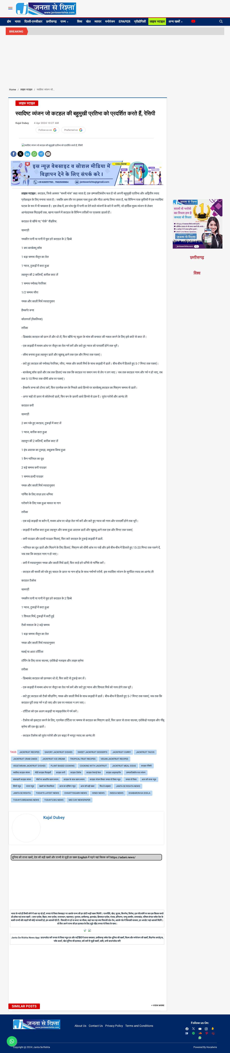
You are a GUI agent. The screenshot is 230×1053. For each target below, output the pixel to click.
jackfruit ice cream (53, 759)
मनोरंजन (110, 21)
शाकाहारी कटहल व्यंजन (22, 779)
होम (9, 21)
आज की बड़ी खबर (87, 786)
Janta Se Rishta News (128, 786)
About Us (80, 1025)
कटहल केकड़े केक (93, 772)
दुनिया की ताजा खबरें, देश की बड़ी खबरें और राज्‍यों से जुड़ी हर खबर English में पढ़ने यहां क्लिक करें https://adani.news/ (74, 857)
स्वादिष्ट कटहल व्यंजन (21, 772)
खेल (88, 21)
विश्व (79, 21)
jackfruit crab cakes (25, 759)
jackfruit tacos (145, 752)
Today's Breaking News (26, 800)
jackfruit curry (121, 752)
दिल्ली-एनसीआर (33, 21)
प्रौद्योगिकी (140, 21)
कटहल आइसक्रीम (113, 772)
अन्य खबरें (174, 21)
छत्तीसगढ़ (51, 21)
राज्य (63, 21)
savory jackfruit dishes (58, 752)
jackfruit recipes (29, 752)
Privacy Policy (114, 1025)
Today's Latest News (47, 793)
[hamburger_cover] (10, 8)
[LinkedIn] (27, 153)
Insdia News (116, 793)
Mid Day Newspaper (79, 800)
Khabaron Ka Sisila (139, 793)
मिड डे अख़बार (105, 786)
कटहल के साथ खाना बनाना (74, 779)
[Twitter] (20, 153)
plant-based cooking (63, 766)
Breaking (16, 31)
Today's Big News (53, 800)
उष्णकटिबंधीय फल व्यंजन (135, 772)
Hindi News (98, 793)
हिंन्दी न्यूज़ (17, 786)
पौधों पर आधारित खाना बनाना (47, 779)
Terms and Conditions (139, 1025)
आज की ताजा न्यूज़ (149, 779)
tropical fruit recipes (82, 759)
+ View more (157, 1005)
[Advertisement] (115, 60)
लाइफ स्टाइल (157, 21)
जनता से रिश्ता (131, 779)
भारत (18, 21)
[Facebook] (14, 153)
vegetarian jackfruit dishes (29, 766)
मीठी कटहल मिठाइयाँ (43, 772)
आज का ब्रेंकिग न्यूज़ (67, 786)
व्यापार (97, 21)
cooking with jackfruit (93, 766)
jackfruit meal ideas (124, 766)
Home (12, 89)
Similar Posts (24, 1006)
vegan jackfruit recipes (114, 759)
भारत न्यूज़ (30, 786)
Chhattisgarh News (75, 793)
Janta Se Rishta (22, 793)
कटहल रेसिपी (146, 766)
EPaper (124, 21)
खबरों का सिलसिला (46, 786)
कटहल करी (60, 772)
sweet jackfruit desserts (92, 752)
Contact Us (96, 1025)
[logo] (46, 8)
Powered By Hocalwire (205, 1047)
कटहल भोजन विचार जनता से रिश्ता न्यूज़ (105, 779)
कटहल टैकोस (75, 772)
